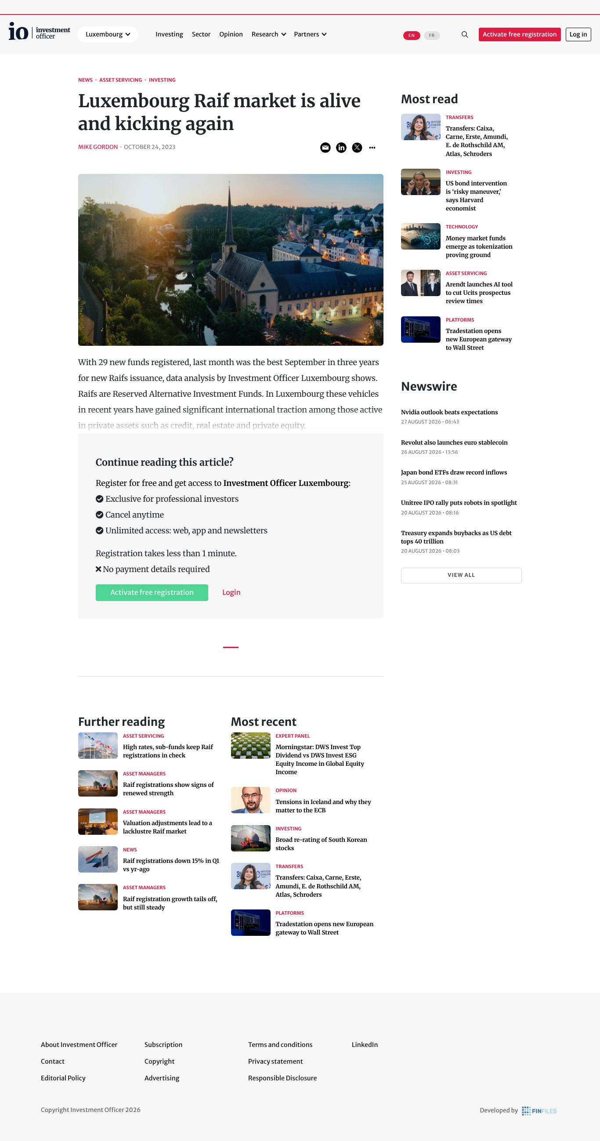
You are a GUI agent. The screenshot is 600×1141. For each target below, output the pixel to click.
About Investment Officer (79, 1045)
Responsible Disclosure (282, 1078)
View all (461, 575)
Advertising (162, 1078)
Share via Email (325, 147)
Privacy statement (275, 1061)
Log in (578, 34)
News (85, 80)
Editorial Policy (63, 1078)
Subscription (164, 1045)
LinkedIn (365, 1045)
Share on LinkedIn (341, 147)
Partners (306, 34)
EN (411, 35)
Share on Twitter (357, 147)
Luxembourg (104, 34)
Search (464, 35)
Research (265, 34)
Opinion (231, 34)
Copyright (159, 1061)
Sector (201, 34)
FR (432, 35)
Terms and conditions (280, 1045)
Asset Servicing (120, 80)
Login (231, 592)
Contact (53, 1061)
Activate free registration (520, 34)
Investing (169, 34)
